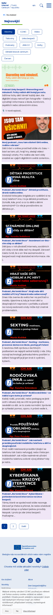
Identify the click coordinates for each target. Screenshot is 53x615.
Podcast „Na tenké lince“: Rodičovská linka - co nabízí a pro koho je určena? (26, 394)
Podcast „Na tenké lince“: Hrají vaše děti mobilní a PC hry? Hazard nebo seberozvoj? (24, 293)
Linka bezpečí (28, 38)
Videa (37, 31)
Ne (17, 611)
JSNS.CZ (26, 45)
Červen (7, 58)
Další (24, 526)
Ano (7, 611)
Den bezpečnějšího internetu (37, 587)
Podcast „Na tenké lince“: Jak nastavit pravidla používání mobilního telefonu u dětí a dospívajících (26, 443)
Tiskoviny (10, 38)
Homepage (3, 15)
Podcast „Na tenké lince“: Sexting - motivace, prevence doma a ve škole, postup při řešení (25, 343)
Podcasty (10, 45)
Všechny (8, 31)
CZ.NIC (23, 31)
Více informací (29, 611)
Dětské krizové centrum (17, 51)
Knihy (40, 45)
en (34, 5)
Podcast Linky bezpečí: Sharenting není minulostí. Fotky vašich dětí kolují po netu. (24, 91)
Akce (30, 579)
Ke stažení (6, 579)
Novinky (5, 584)
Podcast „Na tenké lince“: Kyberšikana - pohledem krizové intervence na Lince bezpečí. (23, 497)
